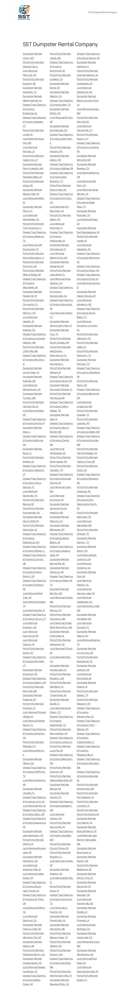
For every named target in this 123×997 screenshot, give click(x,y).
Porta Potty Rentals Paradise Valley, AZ (33, 175)
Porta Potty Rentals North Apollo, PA (60, 459)
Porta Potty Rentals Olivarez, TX (87, 531)
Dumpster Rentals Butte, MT (59, 85)
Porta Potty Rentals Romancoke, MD (87, 786)
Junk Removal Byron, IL (34, 752)
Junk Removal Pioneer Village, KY (34, 714)
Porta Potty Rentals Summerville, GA (33, 510)
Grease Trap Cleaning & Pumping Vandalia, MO (61, 835)
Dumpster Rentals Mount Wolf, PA (32, 519)
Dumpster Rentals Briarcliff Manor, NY (87, 829)
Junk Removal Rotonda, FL (57, 226)
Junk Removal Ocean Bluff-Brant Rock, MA (61, 625)
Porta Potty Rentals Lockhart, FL (87, 803)
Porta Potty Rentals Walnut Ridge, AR (33, 272)
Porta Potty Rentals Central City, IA (33, 404)
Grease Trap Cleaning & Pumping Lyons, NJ (34, 799)
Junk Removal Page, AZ (87, 221)
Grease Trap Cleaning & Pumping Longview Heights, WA (34, 338)
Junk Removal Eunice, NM (88, 944)
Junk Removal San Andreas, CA (86, 927)
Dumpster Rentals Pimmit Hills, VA (59, 918)
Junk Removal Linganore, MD (84, 404)
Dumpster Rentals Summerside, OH (59, 128)
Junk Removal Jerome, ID (88, 285)
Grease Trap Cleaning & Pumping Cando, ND (61, 440)
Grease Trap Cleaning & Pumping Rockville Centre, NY (61, 478)
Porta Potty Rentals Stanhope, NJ (33, 527)
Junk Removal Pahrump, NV (30, 73)
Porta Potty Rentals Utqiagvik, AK (87, 489)
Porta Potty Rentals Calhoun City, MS (87, 459)
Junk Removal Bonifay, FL (61, 880)
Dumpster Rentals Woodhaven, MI (86, 952)
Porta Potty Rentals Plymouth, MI (33, 264)
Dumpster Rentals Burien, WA (86, 859)
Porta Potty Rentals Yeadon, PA (60, 944)
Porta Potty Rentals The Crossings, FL (33, 226)
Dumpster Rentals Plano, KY (32, 209)
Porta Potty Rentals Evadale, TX (87, 412)
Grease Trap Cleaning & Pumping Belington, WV (61, 759)
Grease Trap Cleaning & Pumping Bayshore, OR (88, 394)
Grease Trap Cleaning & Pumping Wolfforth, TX (34, 772)
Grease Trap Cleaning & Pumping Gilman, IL (34, 548)
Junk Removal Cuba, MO (60, 489)
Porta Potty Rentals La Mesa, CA (60, 77)
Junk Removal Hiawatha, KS (84, 247)
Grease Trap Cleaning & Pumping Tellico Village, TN (61, 406)
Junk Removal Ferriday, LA (30, 149)
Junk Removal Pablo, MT (33, 412)
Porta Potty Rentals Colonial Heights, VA (87, 73)
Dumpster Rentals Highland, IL (86, 64)
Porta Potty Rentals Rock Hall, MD (33, 689)
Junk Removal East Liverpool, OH (87, 557)
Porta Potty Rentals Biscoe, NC (33, 502)
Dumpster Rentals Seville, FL (59, 701)
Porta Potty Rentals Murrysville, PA (60, 825)
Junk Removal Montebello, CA (31, 217)
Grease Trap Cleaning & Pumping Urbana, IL (61, 740)
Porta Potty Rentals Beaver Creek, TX (60, 935)
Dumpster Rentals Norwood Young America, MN (59, 508)
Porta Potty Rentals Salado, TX (87, 693)
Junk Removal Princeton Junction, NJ (87, 326)
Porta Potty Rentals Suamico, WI (60, 769)
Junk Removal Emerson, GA (30, 625)
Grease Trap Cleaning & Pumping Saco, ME (34, 812)
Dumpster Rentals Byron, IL (32, 451)
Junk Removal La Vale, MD (88, 608)
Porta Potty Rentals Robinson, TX (87, 353)
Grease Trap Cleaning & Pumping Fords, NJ (88, 276)
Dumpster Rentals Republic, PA (86, 893)
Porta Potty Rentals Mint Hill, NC (87, 119)
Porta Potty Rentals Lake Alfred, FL (60, 272)
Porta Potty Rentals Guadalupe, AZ (87, 81)
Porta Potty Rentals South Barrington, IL (33, 255)
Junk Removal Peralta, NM (61, 599)
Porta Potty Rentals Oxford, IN (33, 842)
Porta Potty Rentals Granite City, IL (33, 64)
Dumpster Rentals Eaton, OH (86, 548)
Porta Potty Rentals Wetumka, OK (87, 514)
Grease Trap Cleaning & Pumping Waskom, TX (34, 236)
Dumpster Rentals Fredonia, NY (32, 697)
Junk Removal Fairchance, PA (31, 633)
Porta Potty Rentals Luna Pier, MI (60, 748)
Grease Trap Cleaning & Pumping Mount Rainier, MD (61, 427)
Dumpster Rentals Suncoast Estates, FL (61, 387)
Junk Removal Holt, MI (34, 805)
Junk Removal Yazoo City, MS (33, 141)
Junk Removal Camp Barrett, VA (87, 192)
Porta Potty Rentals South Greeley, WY (60, 340)
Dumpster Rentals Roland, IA (86, 684)
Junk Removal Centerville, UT (84, 128)
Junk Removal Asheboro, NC (84, 302)
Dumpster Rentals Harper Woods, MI (86, 293)
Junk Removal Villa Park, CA (86, 183)
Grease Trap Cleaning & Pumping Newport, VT (34, 470)
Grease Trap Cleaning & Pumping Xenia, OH (61, 378)
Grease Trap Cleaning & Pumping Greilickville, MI (61, 236)
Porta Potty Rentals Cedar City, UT (33, 158)
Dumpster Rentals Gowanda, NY (59, 264)
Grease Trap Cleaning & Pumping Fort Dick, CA (61, 198)
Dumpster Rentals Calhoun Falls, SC (32, 927)
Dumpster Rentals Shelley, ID (86, 910)
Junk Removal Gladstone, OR (84, 90)
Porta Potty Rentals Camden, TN (60, 468)
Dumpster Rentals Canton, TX (86, 540)
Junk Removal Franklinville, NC (85, 901)
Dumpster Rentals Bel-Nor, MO (59, 591)
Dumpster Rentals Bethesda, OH (59, 527)
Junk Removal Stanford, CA (30, 918)
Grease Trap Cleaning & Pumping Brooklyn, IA (34, 360)
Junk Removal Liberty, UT (61, 315)
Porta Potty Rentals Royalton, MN (60, 676)
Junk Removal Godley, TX (34, 604)
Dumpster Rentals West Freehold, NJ (32, 98)
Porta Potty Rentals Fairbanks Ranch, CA (34, 952)
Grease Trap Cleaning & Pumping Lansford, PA (88, 147)
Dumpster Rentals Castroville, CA (86, 935)
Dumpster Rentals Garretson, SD (32, 859)
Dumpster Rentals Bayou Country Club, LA (88, 100)
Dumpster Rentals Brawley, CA (86, 166)
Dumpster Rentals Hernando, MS (59, 927)
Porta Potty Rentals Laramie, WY (87, 421)
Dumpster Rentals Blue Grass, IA (86, 850)
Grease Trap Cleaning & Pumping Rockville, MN (88, 440)
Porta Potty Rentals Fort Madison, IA (87, 795)
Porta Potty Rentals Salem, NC (60, 217)
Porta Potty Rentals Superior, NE (33, 81)
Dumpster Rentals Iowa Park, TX (32, 90)
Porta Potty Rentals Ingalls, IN (87, 238)
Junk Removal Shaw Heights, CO (60, 281)
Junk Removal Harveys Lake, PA (86, 591)
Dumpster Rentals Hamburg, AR (59, 570)
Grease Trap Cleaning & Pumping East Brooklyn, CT (61, 177)
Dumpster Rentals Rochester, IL (59, 361)
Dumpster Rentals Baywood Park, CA (59, 982)
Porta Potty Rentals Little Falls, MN (33, 349)
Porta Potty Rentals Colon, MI (87, 468)
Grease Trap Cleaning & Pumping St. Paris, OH (34, 899)
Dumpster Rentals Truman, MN (32, 395)
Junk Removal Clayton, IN (30, 642)
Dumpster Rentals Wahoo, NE (32, 944)
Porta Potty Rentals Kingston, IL (60, 854)
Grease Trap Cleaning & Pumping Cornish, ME (34, 559)
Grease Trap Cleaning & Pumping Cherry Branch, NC (34, 572)
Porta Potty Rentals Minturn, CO (33, 310)
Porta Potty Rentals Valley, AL (87, 344)
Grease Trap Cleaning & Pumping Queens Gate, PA (61, 551)
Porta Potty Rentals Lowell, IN (33, 132)
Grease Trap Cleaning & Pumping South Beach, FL (88, 313)
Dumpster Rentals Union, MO (32, 56)
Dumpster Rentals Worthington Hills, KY (61, 323)
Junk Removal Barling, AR (34, 782)
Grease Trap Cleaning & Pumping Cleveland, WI (88, 372)
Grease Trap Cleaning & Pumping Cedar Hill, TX (61, 580)
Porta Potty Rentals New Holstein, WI (60, 731)
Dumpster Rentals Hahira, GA (32, 761)
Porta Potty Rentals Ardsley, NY (33, 459)
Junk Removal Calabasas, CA (84, 599)
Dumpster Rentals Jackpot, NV (86, 667)
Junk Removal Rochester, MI (84, 676)
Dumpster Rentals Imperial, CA (32, 327)
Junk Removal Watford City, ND (58, 255)
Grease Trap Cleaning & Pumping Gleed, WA (88, 429)
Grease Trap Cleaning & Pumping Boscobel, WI (61, 304)
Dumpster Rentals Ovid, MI (86, 574)
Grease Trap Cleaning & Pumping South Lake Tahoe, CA (34, 886)
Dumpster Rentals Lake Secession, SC (33, 833)
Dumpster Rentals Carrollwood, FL (59, 247)
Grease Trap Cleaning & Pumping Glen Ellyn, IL (61, 139)
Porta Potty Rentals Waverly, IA (60, 370)
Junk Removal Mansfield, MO (84, 523)
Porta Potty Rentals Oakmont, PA (87, 336)
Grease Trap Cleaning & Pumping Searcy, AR (34, 680)
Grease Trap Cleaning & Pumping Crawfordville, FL (88, 738)
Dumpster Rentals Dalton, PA (59, 158)
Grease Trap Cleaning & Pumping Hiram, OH (88, 268)
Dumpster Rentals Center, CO (59, 795)
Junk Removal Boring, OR (88, 175)
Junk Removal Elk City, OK (61, 119)
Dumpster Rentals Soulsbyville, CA (59, 667)
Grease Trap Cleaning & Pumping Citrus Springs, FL (34, 483)
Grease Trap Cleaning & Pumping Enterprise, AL (34, 109)
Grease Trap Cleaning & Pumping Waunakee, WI (34, 283)
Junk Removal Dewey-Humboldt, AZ (34, 969)
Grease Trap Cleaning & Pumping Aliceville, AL (88, 776)
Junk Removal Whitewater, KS (58, 451)
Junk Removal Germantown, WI (32, 387)
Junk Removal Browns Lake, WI (34, 850)
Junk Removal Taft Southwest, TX (32, 247)
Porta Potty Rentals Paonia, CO (60, 608)
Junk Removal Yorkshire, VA (84, 565)
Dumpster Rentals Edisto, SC (59, 111)
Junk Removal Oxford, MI (61, 650)
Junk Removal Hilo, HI (34, 610)
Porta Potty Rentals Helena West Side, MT (61, 778)
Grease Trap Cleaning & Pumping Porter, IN (34, 421)
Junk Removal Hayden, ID (30, 319)
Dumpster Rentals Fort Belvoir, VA (86, 820)
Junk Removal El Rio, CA (60, 659)
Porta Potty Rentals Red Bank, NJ (60, 684)
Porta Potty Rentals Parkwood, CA (60, 642)
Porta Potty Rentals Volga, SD (33, 183)
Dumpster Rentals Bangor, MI (59, 786)
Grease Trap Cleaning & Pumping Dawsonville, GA (88, 712)
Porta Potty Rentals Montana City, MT (33, 935)
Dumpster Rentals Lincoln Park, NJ (32, 370)
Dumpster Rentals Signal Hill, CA (86, 884)
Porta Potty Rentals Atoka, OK (33, 650)
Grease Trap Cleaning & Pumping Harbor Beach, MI (61, 538)
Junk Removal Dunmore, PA (57, 497)
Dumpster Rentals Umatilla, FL (32, 791)
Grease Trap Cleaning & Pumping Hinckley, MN (61, 963)
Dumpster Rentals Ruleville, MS (32, 378)
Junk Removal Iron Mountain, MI (59, 209)
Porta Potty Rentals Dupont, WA (60, 952)
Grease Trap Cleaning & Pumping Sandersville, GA (61, 292)
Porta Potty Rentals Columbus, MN (60, 616)
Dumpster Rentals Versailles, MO (86, 616)
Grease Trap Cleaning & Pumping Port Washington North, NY (88, 502)
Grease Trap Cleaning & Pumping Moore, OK (88, 56)
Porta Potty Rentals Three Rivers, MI (60, 693)
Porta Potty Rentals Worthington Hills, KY (61, 973)
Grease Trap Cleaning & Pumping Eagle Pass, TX (88, 202)
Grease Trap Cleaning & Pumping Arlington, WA (88, 763)
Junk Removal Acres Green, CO (60, 710)
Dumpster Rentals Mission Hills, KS (32, 192)
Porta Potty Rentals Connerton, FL (33, 302)
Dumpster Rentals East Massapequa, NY (88, 230)
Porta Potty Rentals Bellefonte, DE (87, 867)
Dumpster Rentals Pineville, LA (86, 918)
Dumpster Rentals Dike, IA (59, 417)
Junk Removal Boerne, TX (88, 642)
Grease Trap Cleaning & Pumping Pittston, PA (34, 585)
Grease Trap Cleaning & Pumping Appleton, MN (61, 806)
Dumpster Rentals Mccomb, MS (86, 158)
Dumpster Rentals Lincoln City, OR (86, 650)
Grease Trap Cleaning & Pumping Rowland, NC (88, 478)
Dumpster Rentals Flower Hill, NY (32, 293)
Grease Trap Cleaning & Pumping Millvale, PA (61, 166)
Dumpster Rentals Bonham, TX (86, 361)
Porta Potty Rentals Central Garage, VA (87, 451)
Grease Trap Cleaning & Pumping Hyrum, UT (34, 616)
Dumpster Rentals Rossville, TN (86, 213)
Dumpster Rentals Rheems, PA (59, 871)
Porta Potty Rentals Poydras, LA (33, 706)
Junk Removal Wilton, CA (34, 910)
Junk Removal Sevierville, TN (30, 493)
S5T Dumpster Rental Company (102, 12)
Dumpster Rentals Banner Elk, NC (59, 561)
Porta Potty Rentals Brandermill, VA (87, 659)
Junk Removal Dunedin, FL (84, 625)
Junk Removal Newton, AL (84, 582)
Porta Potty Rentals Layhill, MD (60, 56)
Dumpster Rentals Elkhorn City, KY (86, 876)
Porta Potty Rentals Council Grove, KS (60, 846)
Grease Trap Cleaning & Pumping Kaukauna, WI (34, 823)
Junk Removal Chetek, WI (61, 863)
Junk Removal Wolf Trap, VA (33, 595)
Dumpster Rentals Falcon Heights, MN (33, 166)
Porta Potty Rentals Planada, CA (33, 744)
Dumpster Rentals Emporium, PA (32, 672)
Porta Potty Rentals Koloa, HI (60, 888)
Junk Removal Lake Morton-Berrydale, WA (87, 840)
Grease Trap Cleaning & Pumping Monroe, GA (34, 440)
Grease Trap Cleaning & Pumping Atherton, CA (34, 733)
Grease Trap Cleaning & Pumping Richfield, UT (34, 661)
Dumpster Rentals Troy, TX (59, 332)
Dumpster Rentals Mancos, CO (59, 519)
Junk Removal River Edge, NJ (87, 960)
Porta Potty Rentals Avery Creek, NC (60, 187)
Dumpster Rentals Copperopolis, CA (32, 960)
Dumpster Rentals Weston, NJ (59, 94)
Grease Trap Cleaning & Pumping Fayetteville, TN (61, 721)
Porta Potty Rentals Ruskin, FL (87, 977)
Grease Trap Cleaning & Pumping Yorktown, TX (61, 899)
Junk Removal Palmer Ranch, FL (34, 723)
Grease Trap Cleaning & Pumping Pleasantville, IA (88, 750)
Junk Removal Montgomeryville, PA (87, 969)
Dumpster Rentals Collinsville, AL (59, 633)
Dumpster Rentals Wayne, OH (86, 633)
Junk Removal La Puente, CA (58, 910)
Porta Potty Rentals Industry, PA (60, 149)
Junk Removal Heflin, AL (33, 200)
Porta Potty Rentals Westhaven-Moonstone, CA (60, 351)
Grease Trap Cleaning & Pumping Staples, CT (34, 122)
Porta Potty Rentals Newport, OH (87, 701)
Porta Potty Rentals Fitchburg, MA (60, 395)
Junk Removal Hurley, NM (88, 111)
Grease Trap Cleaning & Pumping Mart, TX (61, 102)
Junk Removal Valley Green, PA (33, 876)
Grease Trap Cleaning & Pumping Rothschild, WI (61, 66)
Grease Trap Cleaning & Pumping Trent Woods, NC (88, 725)
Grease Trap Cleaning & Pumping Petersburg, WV (34, 538)
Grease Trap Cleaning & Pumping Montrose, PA (88, 258)
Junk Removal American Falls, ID (32, 867)
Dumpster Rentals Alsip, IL (32, 429)
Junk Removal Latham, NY (57, 816)
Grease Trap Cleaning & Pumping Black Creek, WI (34, 980)
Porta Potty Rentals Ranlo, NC (87, 383)
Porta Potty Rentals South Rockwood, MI (88, 812)
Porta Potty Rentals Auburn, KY (87, 136)
